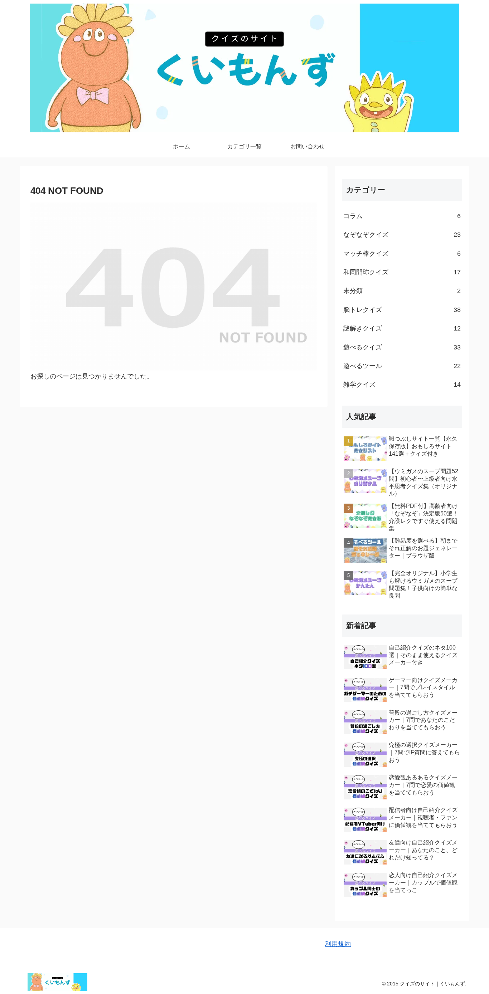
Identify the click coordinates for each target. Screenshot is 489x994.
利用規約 (338, 944)
